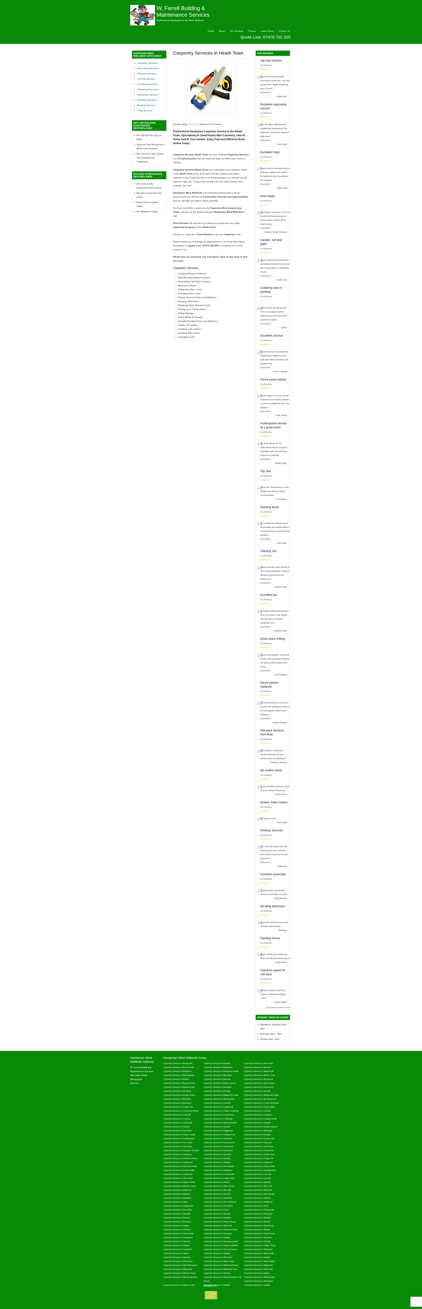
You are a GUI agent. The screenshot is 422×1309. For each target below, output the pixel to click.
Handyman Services (147, 94)
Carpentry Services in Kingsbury (218, 1170)
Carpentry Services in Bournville (258, 1063)
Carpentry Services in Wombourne (259, 1277)
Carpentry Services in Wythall (217, 1285)
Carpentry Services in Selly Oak (218, 1226)
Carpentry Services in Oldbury (257, 1198)
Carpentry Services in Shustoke (218, 1233)
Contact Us (284, 31)
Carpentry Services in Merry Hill (258, 1186)
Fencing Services (146, 79)
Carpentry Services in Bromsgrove (219, 1099)
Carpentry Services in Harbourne (258, 1150)
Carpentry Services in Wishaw (217, 1273)
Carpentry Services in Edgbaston (218, 1131)
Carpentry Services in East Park (177, 1131)
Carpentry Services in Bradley (217, 1063)
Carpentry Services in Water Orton (219, 1261)
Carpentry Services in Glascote (258, 1142)
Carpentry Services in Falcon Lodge (179, 1135)
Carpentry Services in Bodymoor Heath (221, 1071)
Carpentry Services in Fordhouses (259, 1138)
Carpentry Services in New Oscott (259, 1194)
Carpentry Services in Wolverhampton (180, 1277)
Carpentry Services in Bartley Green (220, 1083)
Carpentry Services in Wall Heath (259, 1253)
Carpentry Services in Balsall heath (179, 1087)
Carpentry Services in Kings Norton (179, 1170)
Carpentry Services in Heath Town (259, 1154)
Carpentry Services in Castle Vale (178, 1107)
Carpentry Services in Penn (256, 1206)
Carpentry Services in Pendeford (218, 1206)
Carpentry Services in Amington (218, 1087)
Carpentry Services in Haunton (217, 1154)
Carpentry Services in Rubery (257, 1222)
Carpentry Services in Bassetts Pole (179, 1083)
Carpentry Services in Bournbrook (178, 1067)
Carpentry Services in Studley (176, 1245)
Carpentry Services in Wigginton (258, 1265)
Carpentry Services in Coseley (176, 1119)
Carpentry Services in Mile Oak (217, 1190)
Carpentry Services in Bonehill (257, 1067)
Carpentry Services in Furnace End (219, 1142)
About (222, 31)
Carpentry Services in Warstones (178, 1261)
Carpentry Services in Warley (257, 1257)
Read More (265, 92)
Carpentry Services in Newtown (177, 1198)
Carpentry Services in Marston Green (179, 1186)
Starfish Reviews (283, 1007)
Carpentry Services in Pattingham (178, 1206)
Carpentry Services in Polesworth (259, 1210)
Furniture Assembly (147, 84)
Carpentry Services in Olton (175, 1202)
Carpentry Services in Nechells (217, 1194)
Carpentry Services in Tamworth (177, 1249)
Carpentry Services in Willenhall (177, 1269)
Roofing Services (146, 105)
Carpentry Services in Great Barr (177, 1146)
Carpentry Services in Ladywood (177, 1174)
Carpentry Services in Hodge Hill (258, 1158)
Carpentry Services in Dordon (176, 1127)
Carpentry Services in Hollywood (178, 1162)
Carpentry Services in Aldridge (217, 1091)
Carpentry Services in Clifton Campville (221, 1111)
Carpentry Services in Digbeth (257, 1123)
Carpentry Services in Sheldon (177, 1230)
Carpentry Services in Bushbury (177, 1103)
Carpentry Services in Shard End (258, 1226)
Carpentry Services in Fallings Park (219, 1135)
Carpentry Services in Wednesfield (259, 1261)
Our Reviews (236, 31)
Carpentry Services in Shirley (257, 1230)
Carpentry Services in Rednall (257, 1218)
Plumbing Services (147, 100)
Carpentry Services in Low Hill (257, 1178)
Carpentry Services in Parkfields (258, 1202)
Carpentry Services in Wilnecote (258, 1269)
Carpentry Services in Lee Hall (257, 1174)
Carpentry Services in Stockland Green (221, 1241)
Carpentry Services (147, 63)
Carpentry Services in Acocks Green (179, 1095)
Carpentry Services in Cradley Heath (260, 1119)
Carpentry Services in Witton (256, 1273)
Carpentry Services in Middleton (177, 1190)
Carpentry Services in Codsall (257, 1111)
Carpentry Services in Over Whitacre (220, 1202)
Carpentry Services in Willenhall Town (221, 1269)
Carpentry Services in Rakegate (258, 1214)
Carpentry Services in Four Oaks (177, 1142)
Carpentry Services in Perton (216, 1210)
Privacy (252, 31)
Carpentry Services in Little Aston (178, 1178)
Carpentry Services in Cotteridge (218, 1119)
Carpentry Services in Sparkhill (258, 1237)
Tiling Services (144, 110)
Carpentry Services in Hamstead (218, 1150)
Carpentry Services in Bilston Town (259, 1075)
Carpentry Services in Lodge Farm (219, 1178)
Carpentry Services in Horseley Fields (180, 1166)
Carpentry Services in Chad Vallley (259, 1107)
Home (211, 31)
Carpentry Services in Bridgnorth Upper (261, 1095)
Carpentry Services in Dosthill (217, 1127)
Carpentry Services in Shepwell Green (221, 1230)
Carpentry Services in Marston (257, 1182)
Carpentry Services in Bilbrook (217, 1079)
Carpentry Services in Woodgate (258, 1281)
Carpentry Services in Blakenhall (258, 1071)
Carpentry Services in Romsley (177, 1222)
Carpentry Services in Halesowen (219, 1146)
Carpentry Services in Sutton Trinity (259, 1245)
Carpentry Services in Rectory (176, 1218)
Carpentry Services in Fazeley (257, 1135)
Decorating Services (147, 68)
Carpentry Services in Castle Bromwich (261, 1103)
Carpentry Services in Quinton (217, 1214)
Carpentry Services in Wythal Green (179, 1285)
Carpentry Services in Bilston (176, 1079)
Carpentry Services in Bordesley (218, 1067)
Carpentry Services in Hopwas (217, 1162)
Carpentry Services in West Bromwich (180, 1265)
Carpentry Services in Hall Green (258, 1146)
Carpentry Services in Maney (216, 1182)
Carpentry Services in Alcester (257, 1091)
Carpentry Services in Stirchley (177, 1241)
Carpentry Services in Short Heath (178, 1233)
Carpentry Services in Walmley (177, 1257)
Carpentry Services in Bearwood (258, 1079)
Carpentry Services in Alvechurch (259, 1087)
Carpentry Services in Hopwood (258, 1162)
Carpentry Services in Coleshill (177, 1115)
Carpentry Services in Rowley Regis (220, 1222)
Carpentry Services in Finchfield (218, 1138)
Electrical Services (146, 73)
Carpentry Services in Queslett (176, 1214)
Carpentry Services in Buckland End (260, 1099)
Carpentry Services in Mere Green (219, 1186)
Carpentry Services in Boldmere (177, 1071)
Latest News (267, 31)
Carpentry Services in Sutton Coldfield (221, 1245)
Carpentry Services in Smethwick (178, 1237)
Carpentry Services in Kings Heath (259, 1166)
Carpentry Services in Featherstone (179, 1138)
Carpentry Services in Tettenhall (258, 1249)
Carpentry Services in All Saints (177, 1091)
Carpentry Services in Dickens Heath (220, 1123)
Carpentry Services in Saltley (176, 1226)
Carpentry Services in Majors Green (179, 1182)
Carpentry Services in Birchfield (218, 1075)
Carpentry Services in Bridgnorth (177, 1063)
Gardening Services (147, 89)
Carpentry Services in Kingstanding (260, 1170)
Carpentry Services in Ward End (218, 1257)
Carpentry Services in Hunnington (219, 1166)
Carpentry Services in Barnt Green (259, 1083)
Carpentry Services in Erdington (258, 1131)
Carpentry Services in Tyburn (176, 1253)
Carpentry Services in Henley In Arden (180, 1158)
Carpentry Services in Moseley (177, 1194)
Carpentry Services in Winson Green (179, 1273)
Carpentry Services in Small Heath (259, 1233)
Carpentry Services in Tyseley (217, 1253)
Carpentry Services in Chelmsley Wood (180, 1111)
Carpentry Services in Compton (258, 1115)
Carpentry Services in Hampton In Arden (181, 1150)
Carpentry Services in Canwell (217, 1103)
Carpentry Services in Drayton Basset (260, 1127)
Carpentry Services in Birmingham (178, 1075)
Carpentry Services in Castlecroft (218, 1107)
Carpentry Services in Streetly (257, 1241)
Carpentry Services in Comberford (219, 1115)
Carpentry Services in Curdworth (177, 1123)
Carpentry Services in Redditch (217, 1218)
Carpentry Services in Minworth (258, 1190)
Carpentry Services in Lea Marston (219, 1174)
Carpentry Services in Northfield (218, 1198)
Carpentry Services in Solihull (217, 1237)
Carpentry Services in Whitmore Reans (221, 1265)
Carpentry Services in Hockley (217, 1158)
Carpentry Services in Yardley (257, 1285)
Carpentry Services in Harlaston (177, 1154)
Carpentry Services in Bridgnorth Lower (221, 1095)
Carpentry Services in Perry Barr (177, 1210)
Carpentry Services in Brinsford (177, 1099)
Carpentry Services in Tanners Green (220, 1249)
